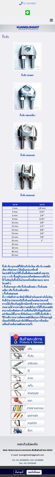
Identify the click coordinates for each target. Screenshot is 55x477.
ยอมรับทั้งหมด (34, 472)
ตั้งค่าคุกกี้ (19, 472)
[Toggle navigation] (51, 20)
